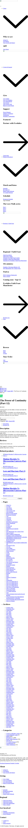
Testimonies (9, 580)
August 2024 (9, 610)
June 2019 (8, 679)
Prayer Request (10, 570)
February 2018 (9, 702)
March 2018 (9, 700)
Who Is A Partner (10, 601)
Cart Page (8, 517)
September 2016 (10, 725)
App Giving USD (10, 510)
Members (8, 556)
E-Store (8, 524)
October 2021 (9, 646)
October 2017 (9, 707)
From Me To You (10, 545)
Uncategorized (9, 743)
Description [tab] (6, 423)
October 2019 (9, 674)
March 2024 (9, 617)
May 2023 (8, 631)
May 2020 (8, 664)
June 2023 (8, 629)
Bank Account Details (11, 513)
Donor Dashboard (10, 523)
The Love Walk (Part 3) (12, 581)
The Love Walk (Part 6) (12, 585)
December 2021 (10, 643)
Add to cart (3, 419)
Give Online (9, 548)
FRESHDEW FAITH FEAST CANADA (16, 537)
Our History (9, 563)
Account (8, 506)
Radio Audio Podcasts (11, 572)
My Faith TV (9, 560)
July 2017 (8, 711)
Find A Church (10, 533)
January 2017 (9, 720)
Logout (8, 553)
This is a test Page (10, 588)
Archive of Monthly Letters (13, 733)
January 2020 (9, 670)
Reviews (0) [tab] (6, 425)
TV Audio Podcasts (11, 591)
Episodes (8, 527)
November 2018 (10, 689)
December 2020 (10, 654)
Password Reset (10, 567)
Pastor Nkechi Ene (10, 569)
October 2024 (9, 607)
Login (7, 552)
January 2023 (9, 636)
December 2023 (10, 621)
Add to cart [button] (10, 466)
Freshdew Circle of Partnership (13, 535)
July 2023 (8, 628)
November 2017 (10, 706)
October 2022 (9, 638)
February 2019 (9, 685)
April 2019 (9, 682)
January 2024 (9, 620)
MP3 (5, 391)
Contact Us (9, 520)
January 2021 (9, 653)
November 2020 (10, 656)
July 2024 (8, 611)
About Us (8, 505)
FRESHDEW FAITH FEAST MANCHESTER (13, 539)
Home (1, 391)
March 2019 (9, 684)
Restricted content (10, 565)
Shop (7, 574)
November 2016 (10, 723)
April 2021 (9, 649)
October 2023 (9, 624)
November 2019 (10, 673)
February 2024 (9, 618)
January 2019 (9, 686)
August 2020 (9, 660)
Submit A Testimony (11, 577)
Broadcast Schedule (11, 515)
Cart (7, 516)
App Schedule (9, 512)
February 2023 (9, 635)
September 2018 (10, 692)
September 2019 (10, 675)
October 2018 (9, 691)
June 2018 (8, 696)
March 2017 (9, 717)
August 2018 (9, 693)
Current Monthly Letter (12, 735)
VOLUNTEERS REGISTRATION (15, 599)
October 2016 (9, 724)
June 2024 (8, 613)
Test (7, 578)
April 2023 (9, 632)
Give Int (8, 546)
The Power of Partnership (12, 587)
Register (8, 573)
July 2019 (8, 678)
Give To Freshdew (10, 549)
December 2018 (10, 688)
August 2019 (9, 677)
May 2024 (8, 614)
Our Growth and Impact (12, 562)
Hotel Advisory (10, 551)
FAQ (7, 530)
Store (7, 576)
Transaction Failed (10, 590)
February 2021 (9, 652)
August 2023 (9, 627)
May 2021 (8, 648)
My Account (9, 559)
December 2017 (10, 704)
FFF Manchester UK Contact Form (15, 531)
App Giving (9, 509)
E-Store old (9, 526)
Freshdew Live (10, 541)
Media (7, 555)
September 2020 (10, 659)
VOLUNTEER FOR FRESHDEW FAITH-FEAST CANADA (15, 597)
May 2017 (8, 714)
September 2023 (10, 625)
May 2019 (8, 681)
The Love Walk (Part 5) (12, 584)
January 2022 (9, 642)
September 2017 (10, 709)
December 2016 (10, 721)
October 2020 (9, 657)
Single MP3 (10, 391)
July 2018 (8, 695)
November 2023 (10, 623)
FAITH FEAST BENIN (12, 528)
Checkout (8, 519)
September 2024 (10, 609)
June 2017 (8, 713)
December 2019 (10, 671)
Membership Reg (10, 558)
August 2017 (9, 710)
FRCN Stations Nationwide (13, 534)
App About (9, 508)
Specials (8, 740)
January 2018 (9, 703)
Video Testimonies (10, 744)
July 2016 (8, 727)
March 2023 (9, 634)
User (7, 592)
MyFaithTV (9, 737)
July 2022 (8, 639)
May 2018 (8, 698)
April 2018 (9, 699)
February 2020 (9, 668)
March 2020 (9, 667)
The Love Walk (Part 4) (12, 583)
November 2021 (10, 645)
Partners (8, 566)
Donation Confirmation (12, 521)
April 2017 (9, 716)
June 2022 (8, 641)
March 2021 (9, 650)
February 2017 (9, 718)
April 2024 (9, 616)
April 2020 (9, 666)
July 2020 (8, 661)
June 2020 (8, 663)
